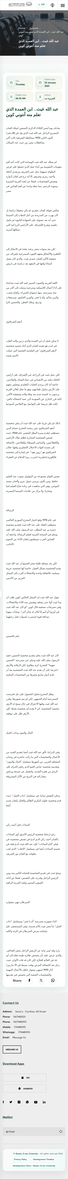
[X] (41, 980)
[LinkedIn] (44, 1102)
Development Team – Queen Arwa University (34, 1165)
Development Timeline (43, 1159)
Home (22, 28)
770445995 (20, 1027)
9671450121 (19, 1016)
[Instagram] (19, 1102)
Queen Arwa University (27, 1153)
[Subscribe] (60, 1131)
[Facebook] (29, 980)
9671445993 (19, 1021)
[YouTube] (35, 1102)
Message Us (19, 1037)
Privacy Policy (20, 1159)
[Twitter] (10, 1102)
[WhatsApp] (52, 980)
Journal (34, 28)
